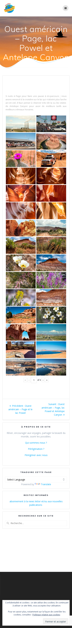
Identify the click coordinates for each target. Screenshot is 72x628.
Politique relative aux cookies (46, 614)
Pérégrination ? (36, 448)
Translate (46, 484)
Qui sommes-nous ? (36, 442)
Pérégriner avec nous (36, 455)
